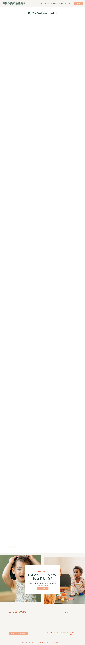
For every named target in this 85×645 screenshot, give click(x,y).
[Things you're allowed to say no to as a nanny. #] (34, 622)
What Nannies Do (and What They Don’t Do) (26, 180)
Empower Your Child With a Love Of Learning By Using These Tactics (35, 298)
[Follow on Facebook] (68, 612)
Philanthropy (63, 3)
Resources (54, 3)
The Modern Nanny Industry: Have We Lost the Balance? (30, 63)
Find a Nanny (42, 588)
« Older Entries (13, 547)
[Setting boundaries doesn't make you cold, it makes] (51, 622)
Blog (70, 3)
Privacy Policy (59, 642)
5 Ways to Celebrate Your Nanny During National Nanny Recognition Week (37, 532)
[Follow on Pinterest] (70, 612)
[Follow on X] (73, 612)
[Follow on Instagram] (65, 612)
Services (46, 3)
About (40, 3)
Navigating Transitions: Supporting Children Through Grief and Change (36, 239)
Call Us (78, 3)
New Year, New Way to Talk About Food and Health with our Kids (33, 356)
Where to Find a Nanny (18, 122)
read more (12, 129)
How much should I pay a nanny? (22, 415)
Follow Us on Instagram (18, 633)
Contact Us (72, 634)
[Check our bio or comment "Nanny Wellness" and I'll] (68, 622)
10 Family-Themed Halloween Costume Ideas (26, 473)
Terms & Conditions (50, 642)
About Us (49, 632)
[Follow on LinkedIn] (75, 612)
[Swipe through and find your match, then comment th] (17, 622)
